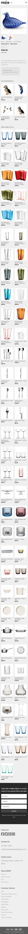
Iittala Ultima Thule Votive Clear (7, 718)
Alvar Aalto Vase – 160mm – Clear (19, 163)
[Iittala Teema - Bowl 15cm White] (7, 591)
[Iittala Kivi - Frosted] (21, 532)
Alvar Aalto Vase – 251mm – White (19, 302)
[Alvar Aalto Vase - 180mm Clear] (7, 235)
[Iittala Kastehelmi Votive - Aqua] (7, 512)
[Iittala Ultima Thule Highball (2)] (7, 670)
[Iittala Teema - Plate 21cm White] (7, 611)
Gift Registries (4, 902)
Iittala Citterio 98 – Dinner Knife (21, 381)
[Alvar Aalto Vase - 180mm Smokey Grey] (21, 235)
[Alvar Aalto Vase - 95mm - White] (21, 334)
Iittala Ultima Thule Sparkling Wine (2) (19, 678)
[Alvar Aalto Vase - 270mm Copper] (21, 314)
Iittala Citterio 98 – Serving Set (19, 401)
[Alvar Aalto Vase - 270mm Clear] (7, 314)
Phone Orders (4, 909)
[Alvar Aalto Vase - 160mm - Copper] (7, 175)
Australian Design (5, 877)
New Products (4, 882)
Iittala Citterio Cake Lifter (7, 420)
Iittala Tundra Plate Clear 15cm (20, 658)
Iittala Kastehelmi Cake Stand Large (6, 500)
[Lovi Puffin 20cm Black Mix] (7, 90)
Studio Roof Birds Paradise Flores (19, 98)
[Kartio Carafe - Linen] (7, 730)
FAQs (2, 891)
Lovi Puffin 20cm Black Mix (6, 98)
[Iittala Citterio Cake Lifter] (7, 413)
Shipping (3, 907)
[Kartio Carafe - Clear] (21, 710)
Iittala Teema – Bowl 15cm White (6, 599)
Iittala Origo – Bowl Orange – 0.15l (19, 559)
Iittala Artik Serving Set (20, 361)
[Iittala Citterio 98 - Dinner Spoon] (7, 393)
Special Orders (5, 904)
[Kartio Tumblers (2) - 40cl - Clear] (7, 749)
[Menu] (11, 2)
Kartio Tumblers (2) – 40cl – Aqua (21, 738)
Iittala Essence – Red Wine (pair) (6, 460)
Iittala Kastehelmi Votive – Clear (7, 540)
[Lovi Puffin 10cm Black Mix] (21, 109)
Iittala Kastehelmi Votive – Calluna (21, 520)
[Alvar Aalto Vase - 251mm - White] (21, 294)
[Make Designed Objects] (5, 2)
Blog (2, 879)
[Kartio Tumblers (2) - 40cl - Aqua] (21, 730)
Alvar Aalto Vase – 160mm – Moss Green (6, 203)
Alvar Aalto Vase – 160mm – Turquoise (5, 223)
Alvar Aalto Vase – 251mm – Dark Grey (5, 282)
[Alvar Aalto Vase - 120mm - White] (7, 155)
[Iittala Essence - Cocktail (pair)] (21, 433)
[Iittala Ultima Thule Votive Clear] (7, 710)
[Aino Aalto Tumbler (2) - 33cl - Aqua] (7, 136)
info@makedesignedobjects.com (13, 849)
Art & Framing (17, 41)
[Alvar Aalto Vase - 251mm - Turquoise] (7, 294)
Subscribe (14, 811)
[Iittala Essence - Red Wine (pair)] (7, 452)
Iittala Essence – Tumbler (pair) (20, 460)
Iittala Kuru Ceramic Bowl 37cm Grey (7, 559)
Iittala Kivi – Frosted (19, 539)
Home (2, 41)
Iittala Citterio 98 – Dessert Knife (5, 381)
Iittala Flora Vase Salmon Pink (20, 480)
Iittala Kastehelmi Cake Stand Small (20, 500)
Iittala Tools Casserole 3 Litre (6, 639)
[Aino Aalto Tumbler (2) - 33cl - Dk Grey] (21, 136)
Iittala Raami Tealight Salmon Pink (6, 579)
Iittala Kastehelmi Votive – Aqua (7, 520)
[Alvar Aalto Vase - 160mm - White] (21, 215)
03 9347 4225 (6, 846)
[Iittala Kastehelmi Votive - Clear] (7, 532)
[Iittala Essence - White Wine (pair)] (7, 472)
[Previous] (3, 21)
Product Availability (6, 896)
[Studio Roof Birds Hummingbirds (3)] (7, 109)
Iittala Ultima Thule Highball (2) (5, 678)
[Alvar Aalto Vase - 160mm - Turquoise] (7, 215)
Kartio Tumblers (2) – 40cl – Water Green (7, 777)
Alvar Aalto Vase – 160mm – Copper (5, 183)
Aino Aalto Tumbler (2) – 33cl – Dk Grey (20, 144)
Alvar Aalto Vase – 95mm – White (20, 342)
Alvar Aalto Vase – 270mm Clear (5, 322)
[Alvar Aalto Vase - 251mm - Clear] (7, 254)
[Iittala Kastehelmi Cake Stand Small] (21, 492)
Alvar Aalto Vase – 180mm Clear (5, 243)
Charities (3, 915)
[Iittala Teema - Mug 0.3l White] (21, 591)
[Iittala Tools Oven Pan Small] (21, 631)
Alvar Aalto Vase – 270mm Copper (19, 322)
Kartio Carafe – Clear (19, 717)
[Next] (24, 21)
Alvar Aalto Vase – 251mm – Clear (5, 262)
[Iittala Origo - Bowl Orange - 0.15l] (21, 551)
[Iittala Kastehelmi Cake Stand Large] (7, 492)
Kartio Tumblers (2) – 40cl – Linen (21, 757)
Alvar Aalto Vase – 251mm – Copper (19, 262)
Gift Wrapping (4, 899)
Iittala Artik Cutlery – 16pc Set (7, 361)
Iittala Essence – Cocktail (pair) (20, 441)
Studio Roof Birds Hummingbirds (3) (5, 117)
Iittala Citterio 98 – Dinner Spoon (7, 401)
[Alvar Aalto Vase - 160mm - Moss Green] (7, 195)
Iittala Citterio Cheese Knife (20, 421)
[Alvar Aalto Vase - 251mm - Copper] (21, 254)
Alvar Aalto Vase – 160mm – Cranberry (19, 183)
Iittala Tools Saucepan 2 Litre (6, 658)
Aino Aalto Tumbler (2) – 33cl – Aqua (6, 144)
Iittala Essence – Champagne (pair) (5, 441)
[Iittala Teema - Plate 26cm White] (21, 611)
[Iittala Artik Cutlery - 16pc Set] (7, 353)
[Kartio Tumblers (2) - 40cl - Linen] (21, 749)
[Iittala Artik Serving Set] (21, 353)
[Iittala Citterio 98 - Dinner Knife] (21, 373)
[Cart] (26, 2)
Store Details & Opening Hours (9, 894)
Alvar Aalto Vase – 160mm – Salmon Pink (20, 203)
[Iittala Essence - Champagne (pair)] (7, 433)
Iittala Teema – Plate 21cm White (6, 619)
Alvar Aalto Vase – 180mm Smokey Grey (20, 243)
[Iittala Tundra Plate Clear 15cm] (21, 650)
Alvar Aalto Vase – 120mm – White (5, 163)
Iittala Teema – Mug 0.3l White (20, 599)
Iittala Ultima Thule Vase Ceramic (6, 698)
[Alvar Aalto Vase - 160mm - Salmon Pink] (21, 195)
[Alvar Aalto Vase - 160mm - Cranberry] (21, 175)
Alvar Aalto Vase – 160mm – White (19, 223)
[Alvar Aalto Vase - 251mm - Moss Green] (21, 274)
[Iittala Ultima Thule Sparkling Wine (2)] (21, 670)
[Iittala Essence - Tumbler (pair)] (21, 452)
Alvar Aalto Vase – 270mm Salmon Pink (6, 342)
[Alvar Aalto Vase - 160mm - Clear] (21, 155)
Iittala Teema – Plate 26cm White (19, 619)
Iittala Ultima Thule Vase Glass (20, 698)
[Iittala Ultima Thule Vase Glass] (21, 690)
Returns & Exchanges (6, 912)
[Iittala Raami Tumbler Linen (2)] (21, 571)
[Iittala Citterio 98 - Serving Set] (21, 393)
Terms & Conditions (6, 917)
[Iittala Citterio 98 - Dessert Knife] (7, 373)
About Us (3, 874)
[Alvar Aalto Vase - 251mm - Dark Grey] (7, 274)
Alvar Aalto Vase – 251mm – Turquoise (5, 302)
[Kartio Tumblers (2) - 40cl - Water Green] (7, 769)
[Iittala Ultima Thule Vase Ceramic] (7, 690)
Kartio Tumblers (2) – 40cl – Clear (7, 757)
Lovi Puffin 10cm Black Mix (20, 117)
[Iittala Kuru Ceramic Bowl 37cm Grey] (7, 551)
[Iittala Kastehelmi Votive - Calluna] (21, 512)
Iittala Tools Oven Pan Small (20, 639)
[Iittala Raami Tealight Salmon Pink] (7, 571)
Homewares (9, 41)
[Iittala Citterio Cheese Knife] (21, 413)
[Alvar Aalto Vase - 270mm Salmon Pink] (7, 334)
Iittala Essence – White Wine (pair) (6, 480)
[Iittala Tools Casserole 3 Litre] (7, 631)
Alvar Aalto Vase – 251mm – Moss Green (20, 282)
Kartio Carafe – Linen (6, 737)
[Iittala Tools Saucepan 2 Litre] (7, 650)
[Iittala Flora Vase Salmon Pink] (21, 472)
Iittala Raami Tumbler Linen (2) (20, 579)
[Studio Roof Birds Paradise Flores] (21, 90)
